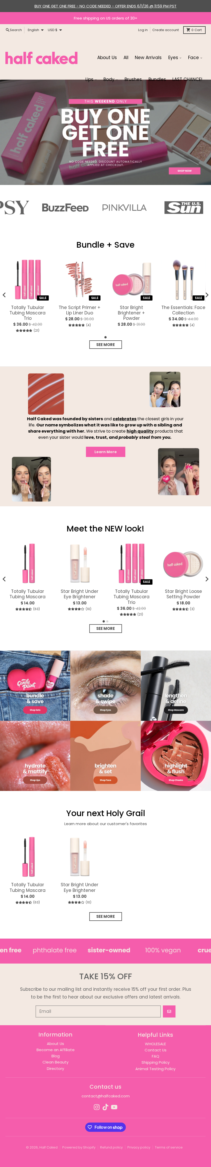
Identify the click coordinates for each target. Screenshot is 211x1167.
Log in (143, 30)
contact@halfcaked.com (106, 1096)
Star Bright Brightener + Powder (131, 313)
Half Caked (48, 1147)
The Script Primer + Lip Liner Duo (79, 310)
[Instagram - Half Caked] (96, 1107)
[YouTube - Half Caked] (114, 1107)
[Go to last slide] (4, 579)
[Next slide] (206, 295)
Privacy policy (138, 1147)
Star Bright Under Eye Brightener (79, 594)
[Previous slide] (4, 295)
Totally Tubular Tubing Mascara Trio (28, 313)
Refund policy (111, 1147)
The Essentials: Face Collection (183, 310)
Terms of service (169, 1147)
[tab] (105, 337)
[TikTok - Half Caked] (105, 1107)
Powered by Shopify (78, 1147)
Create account (165, 30)
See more (105, 344)
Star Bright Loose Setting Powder (183, 594)
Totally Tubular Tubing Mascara (28, 594)
